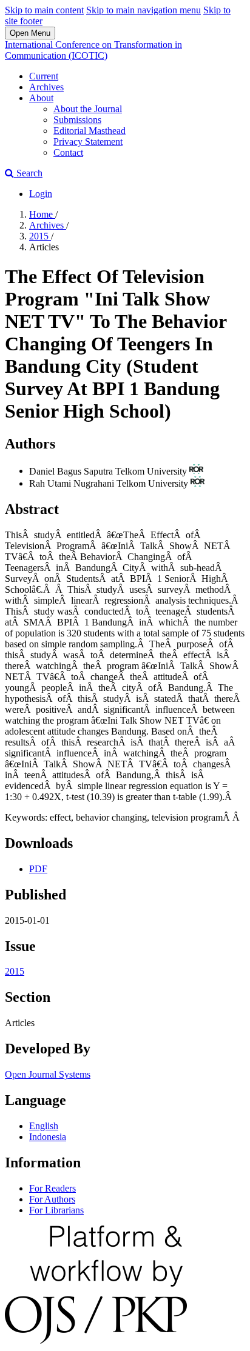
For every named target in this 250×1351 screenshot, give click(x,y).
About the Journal (87, 109)
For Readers (52, 1188)
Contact (68, 152)
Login (40, 193)
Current (43, 76)
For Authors (52, 1199)
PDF (38, 869)
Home (42, 214)
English (43, 1126)
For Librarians (56, 1210)
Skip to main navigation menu (143, 10)
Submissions (77, 120)
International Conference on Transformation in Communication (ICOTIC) (93, 50)
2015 (40, 236)
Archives (46, 87)
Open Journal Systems (47, 1074)
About (41, 98)
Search (28, 173)
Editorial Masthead (89, 130)
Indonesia (47, 1137)
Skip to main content (44, 10)
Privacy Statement (88, 141)
